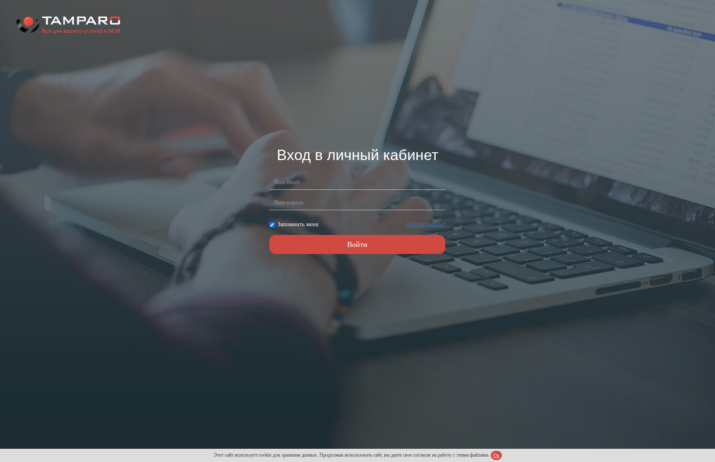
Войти (357, 244)
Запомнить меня (298, 224)
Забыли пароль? (425, 224)
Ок (496, 455)
